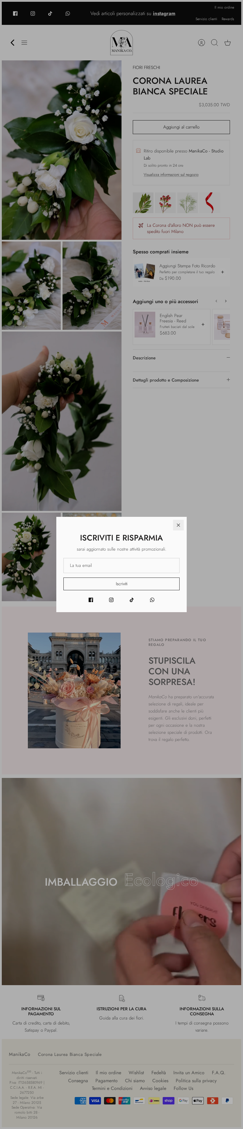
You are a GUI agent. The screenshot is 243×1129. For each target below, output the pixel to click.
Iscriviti (121, 583)
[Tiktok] (132, 600)
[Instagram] (111, 600)
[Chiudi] (178, 525)
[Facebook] (91, 600)
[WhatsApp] (152, 600)
